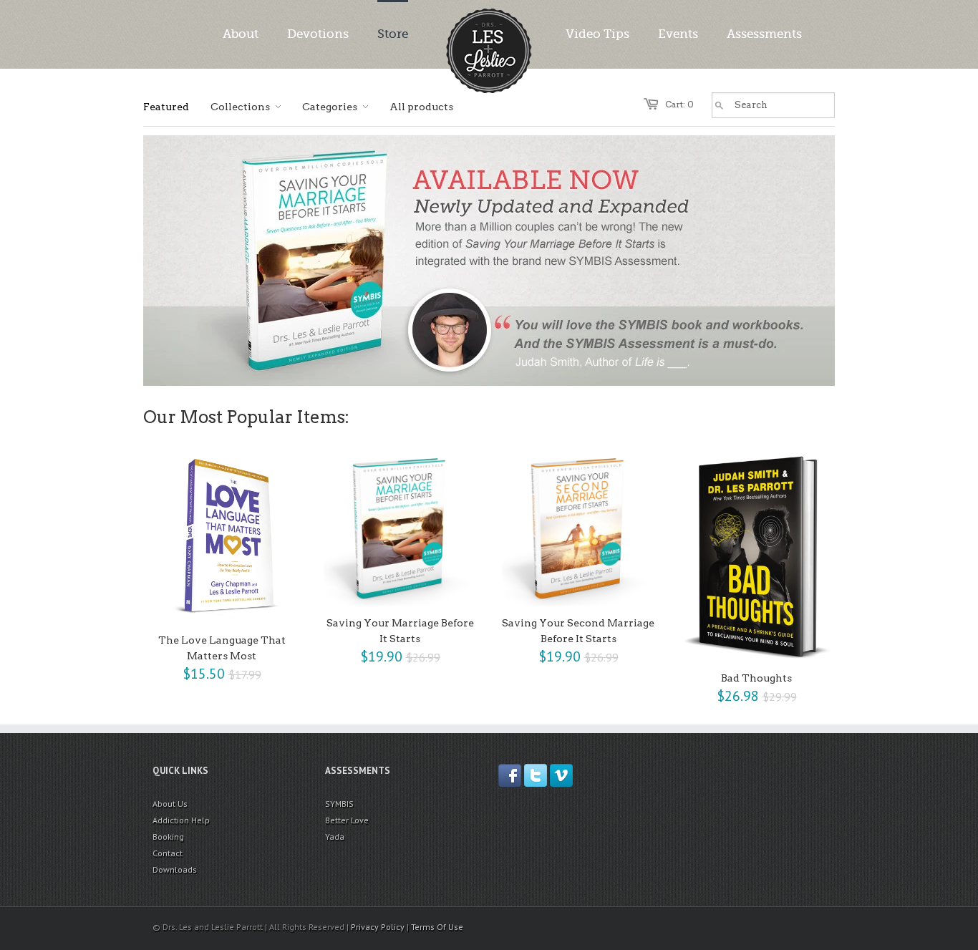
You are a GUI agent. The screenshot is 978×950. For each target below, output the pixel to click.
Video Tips (597, 34)
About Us (170, 803)
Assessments (764, 34)
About (240, 34)
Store (392, 34)
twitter (535, 775)
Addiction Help (181, 820)
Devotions (318, 34)
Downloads (174, 869)
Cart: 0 (679, 104)
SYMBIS (339, 803)
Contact (167, 853)
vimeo (561, 775)
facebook (509, 775)
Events (678, 34)
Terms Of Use (437, 926)
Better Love (347, 820)
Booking (168, 836)
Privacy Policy (378, 926)
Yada (334, 836)
